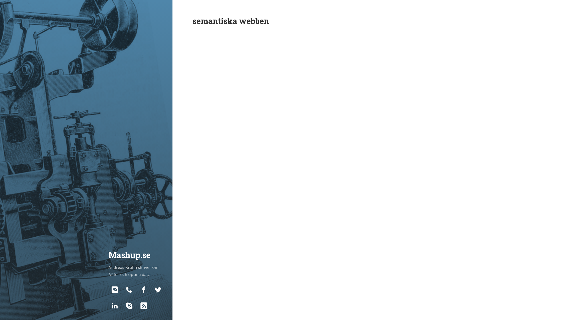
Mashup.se (129, 255)
